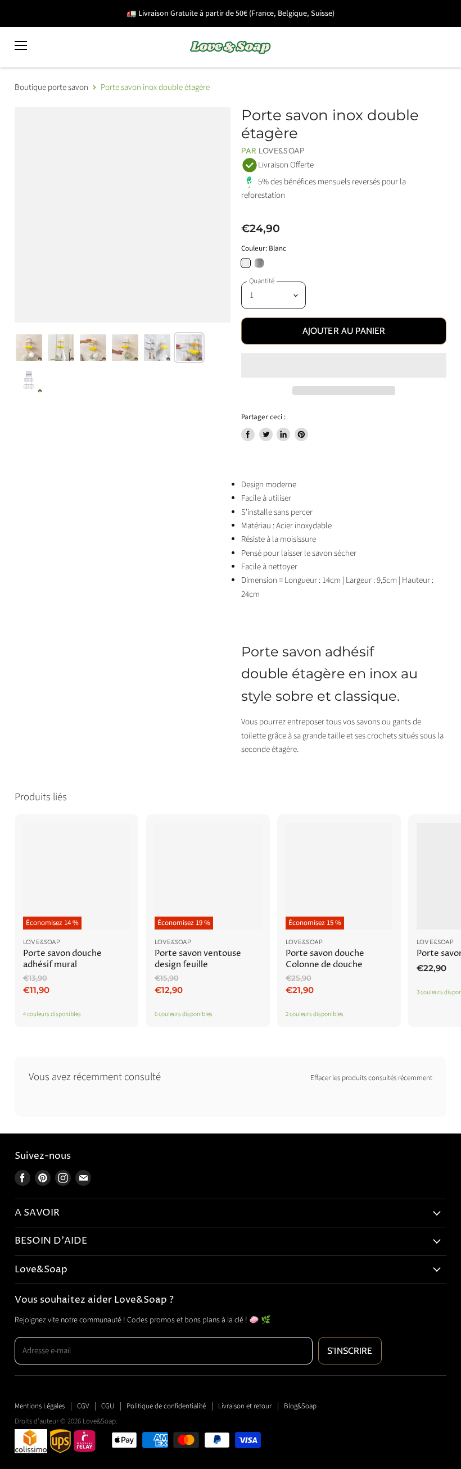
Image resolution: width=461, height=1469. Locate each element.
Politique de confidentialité (166, 1406)
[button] (343, 365)
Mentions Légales (40, 1406)
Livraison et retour (245, 1406)
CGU (107, 1406)
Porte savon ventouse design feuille (198, 959)
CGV (83, 1406)
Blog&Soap (300, 1406)
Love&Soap (282, 151)
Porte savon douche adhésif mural (62, 959)
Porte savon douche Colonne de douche (325, 959)
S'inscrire (350, 1350)
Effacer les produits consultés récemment (371, 1078)
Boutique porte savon (51, 87)
